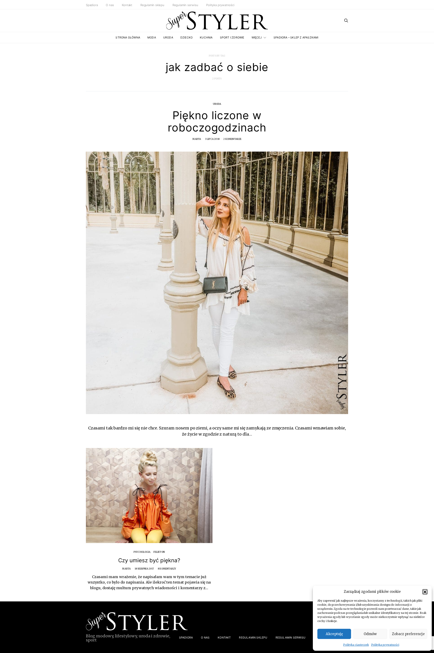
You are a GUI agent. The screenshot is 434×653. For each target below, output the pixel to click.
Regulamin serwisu (185, 5)
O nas (110, 5)
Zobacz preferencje (408, 634)
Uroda (168, 37)
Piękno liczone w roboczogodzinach (217, 121)
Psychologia (142, 552)
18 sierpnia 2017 (144, 568)
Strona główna (128, 37)
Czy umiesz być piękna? (149, 560)
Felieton (159, 552)
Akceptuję (334, 634)
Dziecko (186, 37)
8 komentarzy (167, 568)
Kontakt (127, 5)
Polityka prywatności (385, 644)
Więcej (257, 37)
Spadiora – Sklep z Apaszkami (296, 37)
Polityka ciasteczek (356, 644)
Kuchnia (206, 37)
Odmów (370, 634)
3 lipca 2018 (212, 139)
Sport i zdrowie (232, 37)
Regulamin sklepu (152, 5)
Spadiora (92, 5)
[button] (425, 591)
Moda (151, 37)
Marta (196, 139)
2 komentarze (232, 139)
